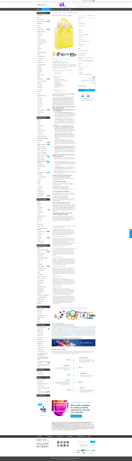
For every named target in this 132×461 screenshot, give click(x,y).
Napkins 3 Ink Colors (41, 148)
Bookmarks (39, 23)
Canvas (38, 262)
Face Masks (43, 209)
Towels (38, 239)
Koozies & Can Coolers (42, 136)
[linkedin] (61, 445)
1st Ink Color (80, 63)
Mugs (43, 142)
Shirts (38, 107)
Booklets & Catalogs (43, 21)
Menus (38, 77)
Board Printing (40, 255)
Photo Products (40, 373)
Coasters (39, 128)
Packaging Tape (40, 164)
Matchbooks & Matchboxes (42, 138)
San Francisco (81, 328)
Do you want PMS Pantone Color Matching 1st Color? (86, 58)
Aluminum (39, 311)
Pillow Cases (39, 218)
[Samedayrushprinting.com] (42, 5)
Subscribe (93, 441)
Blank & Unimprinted (41, 379)
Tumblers (39, 189)
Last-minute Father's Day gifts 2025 (43, 365)
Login (40, 404)
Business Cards (43, 29)
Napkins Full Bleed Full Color (43, 154)
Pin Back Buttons (43, 172)
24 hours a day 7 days (84, 326)
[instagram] (61, 442)
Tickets (38, 114)
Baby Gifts (39, 339)
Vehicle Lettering (40, 299)
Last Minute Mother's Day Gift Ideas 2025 (43, 362)
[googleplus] (78, 450)
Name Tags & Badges (41, 81)
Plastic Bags (39, 174)
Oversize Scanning (41, 278)
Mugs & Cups (43, 79)
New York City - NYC (65, 328)
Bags (38, 17)
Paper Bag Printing (41, 166)
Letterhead (39, 68)
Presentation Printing (41, 95)
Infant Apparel (40, 211)
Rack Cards (39, 97)
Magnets (39, 72)
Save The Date (40, 103)
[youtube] (58, 445)
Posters (38, 93)
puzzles (39, 179)
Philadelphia (60, 329)
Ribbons (39, 181)
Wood (38, 321)
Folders (38, 54)
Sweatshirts (39, 233)
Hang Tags (39, 60)
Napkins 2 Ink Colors (41, 146)
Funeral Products (40, 385)
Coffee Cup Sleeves (41, 130)
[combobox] (86, 23)
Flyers (38, 50)
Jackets (38, 213)
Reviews (61, 58)
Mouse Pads (39, 140)
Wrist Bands (43, 195)
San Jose (67, 329)
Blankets (39, 205)
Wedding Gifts (40, 331)
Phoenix (56, 329)
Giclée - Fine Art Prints (42, 276)
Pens (38, 170)
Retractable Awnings (41, 286)
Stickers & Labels (43, 109)
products (80, 334)
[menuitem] (39, 9)
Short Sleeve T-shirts (43, 231)
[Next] (75, 34)
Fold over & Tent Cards (42, 52)
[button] (47, 402)
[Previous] (53, 34)
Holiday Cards (40, 62)
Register (45, 415)
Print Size (79, 21)
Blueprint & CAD (40, 253)
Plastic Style (80, 30)
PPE (38, 222)
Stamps (38, 183)
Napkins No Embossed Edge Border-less (43, 162)
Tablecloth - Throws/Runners (43, 295)
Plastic (38, 319)
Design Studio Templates (42, 383)
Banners (43, 251)
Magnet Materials (40, 317)
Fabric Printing (40, 270)
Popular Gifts (43, 329)
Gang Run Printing (41, 56)
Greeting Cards (40, 58)
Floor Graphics (40, 274)
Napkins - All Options (41, 150)
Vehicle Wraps (40, 301)
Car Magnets (40, 264)
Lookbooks (39, 70)
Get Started (86, 90)
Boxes (38, 121)
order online (74, 335)
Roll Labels (39, 99)
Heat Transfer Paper (41, 315)
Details (53, 58)
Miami (64, 329)
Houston (86, 328)
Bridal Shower (40, 349)
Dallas (89, 328)
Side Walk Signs (40, 288)
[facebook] (58, 442)
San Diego (71, 329)
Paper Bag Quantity (81, 25)
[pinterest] (64, 445)
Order (53, 326)
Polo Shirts (39, 220)
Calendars (39, 33)
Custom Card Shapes (41, 39)
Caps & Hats (39, 207)
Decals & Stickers (43, 266)
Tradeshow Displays (41, 297)
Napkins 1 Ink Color (43, 144)
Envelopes (39, 48)
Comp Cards (39, 35)
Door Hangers (40, 44)
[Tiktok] (68, 442)
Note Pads (39, 85)
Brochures (39, 27)
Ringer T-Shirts (40, 226)
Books (38, 25)
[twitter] (64, 442)
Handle (79, 48)
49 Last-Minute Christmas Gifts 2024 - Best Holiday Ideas (42, 358)
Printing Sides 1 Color (82, 67)
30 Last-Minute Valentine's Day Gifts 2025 (42, 354)
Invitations (39, 66)
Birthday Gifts (40, 345)
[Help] (86, 34)
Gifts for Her (40, 335)
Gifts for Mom (40, 333)
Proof (79, 72)
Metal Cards (39, 15)
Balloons (39, 119)
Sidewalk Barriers (40, 290)
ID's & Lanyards (40, 134)
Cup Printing (40, 132)
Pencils (38, 168)
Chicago (77, 328)
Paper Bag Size (80, 39)
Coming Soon (40, 381)
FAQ (70, 58)
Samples (39, 389)
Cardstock (39, 313)
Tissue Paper (40, 187)
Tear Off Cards (40, 112)
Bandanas (39, 203)
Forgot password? (46, 404)
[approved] (90, 453)
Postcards (39, 91)
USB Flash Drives (40, 191)
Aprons (38, 201)
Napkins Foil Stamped (41, 152)
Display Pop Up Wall (41, 268)
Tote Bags (43, 237)
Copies (38, 37)
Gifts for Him (40, 337)
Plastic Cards (40, 87)
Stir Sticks (39, 185)
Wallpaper (39, 303)
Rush (67, 58)
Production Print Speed (82, 34)
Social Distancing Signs (43, 391)
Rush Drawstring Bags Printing (41, 229)
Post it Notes (40, 89)
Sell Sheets (39, 105)
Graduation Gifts (40, 347)
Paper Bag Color (81, 43)
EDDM (38, 46)
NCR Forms (39, 83)
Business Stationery (41, 31)
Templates (57, 58)
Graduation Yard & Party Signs (43, 387)
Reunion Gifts (40, 343)
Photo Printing (40, 282)
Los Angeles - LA (73, 328)
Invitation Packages (41, 64)
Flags (38, 272)
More (65, 58)
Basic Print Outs (40, 19)
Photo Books (39, 371)
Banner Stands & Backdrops (42, 249)
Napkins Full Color (43, 156)
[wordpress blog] (68, 445)
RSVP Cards (39, 101)
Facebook (43, 409)
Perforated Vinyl (40, 280)
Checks (38, 123)
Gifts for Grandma (41, 351)
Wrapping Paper (40, 193)
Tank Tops (39, 235)
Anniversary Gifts (40, 341)
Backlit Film (39, 247)
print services (74, 334)
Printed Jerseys (40, 224)
